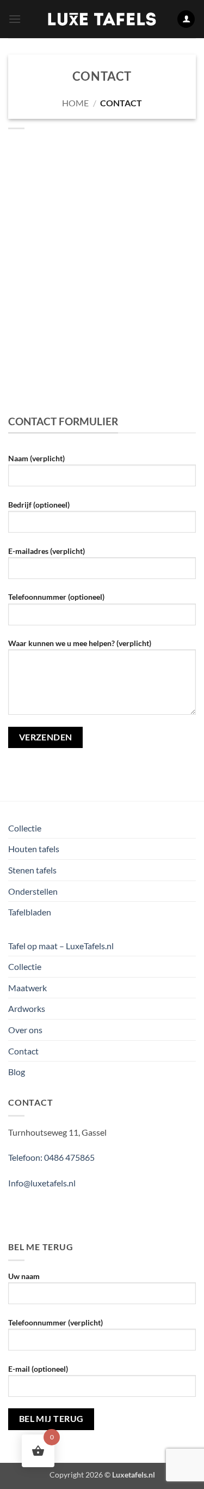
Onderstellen (33, 891)
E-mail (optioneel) (38, 1368)
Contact (23, 1051)
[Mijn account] (186, 19)
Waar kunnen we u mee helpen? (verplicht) (79, 643)
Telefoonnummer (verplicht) (55, 1322)
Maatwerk (27, 987)
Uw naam (24, 1276)
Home (75, 103)
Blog (16, 1071)
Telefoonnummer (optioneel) (56, 596)
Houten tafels (33, 848)
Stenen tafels (32, 870)
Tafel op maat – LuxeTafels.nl (61, 946)
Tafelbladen (29, 912)
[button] (14, 18)
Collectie (24, 828)
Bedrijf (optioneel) (39, 504)
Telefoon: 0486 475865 (51, 1157)
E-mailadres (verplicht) (46, 551)
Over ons (25, 1029)
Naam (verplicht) (36, 458)
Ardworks (26, 1008)
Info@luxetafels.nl (42, 1183)
